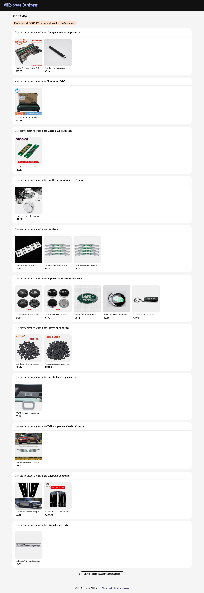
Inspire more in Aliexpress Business (102, 574)
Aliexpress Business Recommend (115, 588)
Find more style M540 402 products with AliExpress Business (43, 23)
